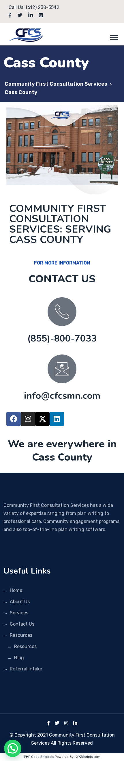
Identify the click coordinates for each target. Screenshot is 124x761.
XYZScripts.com (88, 757)
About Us (20, 601)
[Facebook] (13, 419)
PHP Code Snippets (39, 757)
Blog (19, 657)
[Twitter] (57, 723)
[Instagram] (28, 419)
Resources (21, 635)
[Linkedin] (57, 419)
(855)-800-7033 (62, 338)
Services (19, 613)
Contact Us (22, 624)
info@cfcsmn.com (62, 396)
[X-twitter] (42, 419)
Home (16, 590)
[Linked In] (75, 723)
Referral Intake (26, 669)
